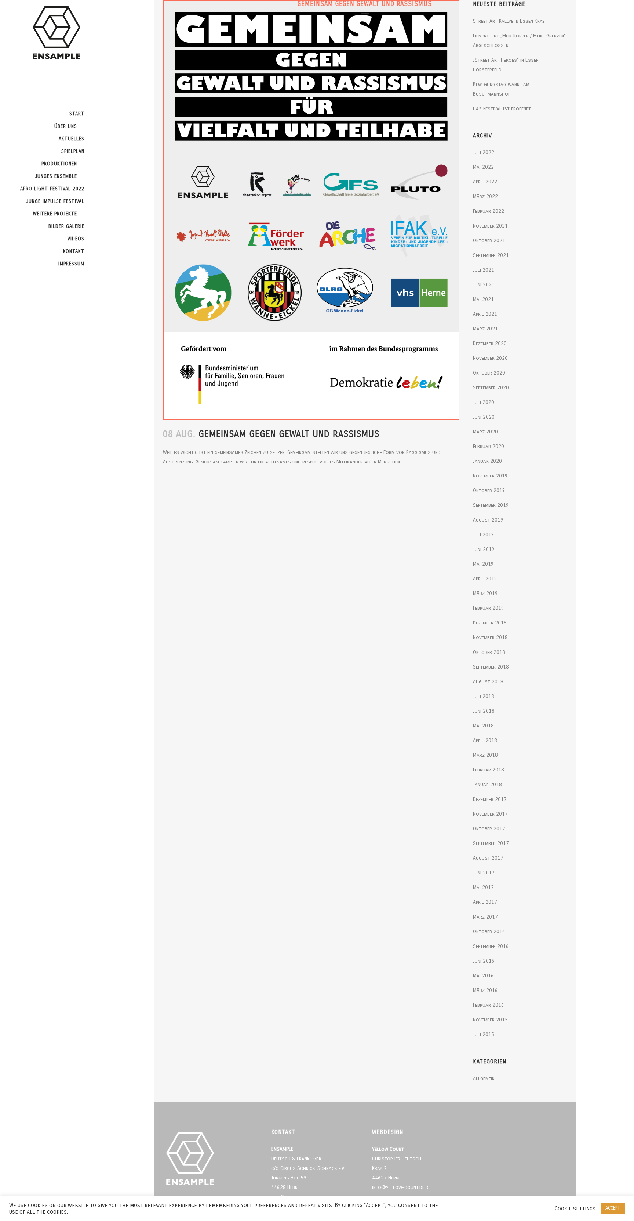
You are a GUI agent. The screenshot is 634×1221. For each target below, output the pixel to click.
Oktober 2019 (489, 490)
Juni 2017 (484, 873)
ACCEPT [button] (612, 1208)
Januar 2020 (487, 461)
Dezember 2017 (490, 799)
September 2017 (491, 843)
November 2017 (490, 814)
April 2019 (485, 579)
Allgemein (484, 1078)
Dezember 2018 (490, 623)
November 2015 (490, 1020)
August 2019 (488, 520)
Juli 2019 (483, 534)
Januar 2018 (487, 784)
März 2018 (485, 755)
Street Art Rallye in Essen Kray (509, 21)
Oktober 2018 (489, 652)
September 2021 (491, 255)
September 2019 (491, 505)
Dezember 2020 (490, 343)
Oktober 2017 (489, 829)
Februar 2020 (488, 446)
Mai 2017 (483, 887)
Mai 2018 (483, 726)
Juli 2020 (483, 402)
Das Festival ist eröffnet (502, 108)
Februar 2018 (488, 770)
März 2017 (485, 917)
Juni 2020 (484, 417)
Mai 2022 (483, 167)
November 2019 (490, 476)
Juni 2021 (484, 285)
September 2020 (491, 387)
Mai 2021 (483, 299)
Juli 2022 (483, 152)
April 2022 (485, 182)
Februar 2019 (488, 608)
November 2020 (490, 358)
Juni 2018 (484, 711)
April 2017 (485, 902)
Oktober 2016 (489, 931)
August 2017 (488, 858)
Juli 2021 (483, 270)
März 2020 (485, 432)
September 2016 (491, 946)
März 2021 (485, 329)
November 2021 (490, 226)
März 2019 (485, 593)
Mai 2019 (483, 564)
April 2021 (485, 314)
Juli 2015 (483, 1034)
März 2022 (485, 196)
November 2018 (490, 637)
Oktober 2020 (489, 373)
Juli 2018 (483, 696)
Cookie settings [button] (575, 1208)
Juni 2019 (484, 549)
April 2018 (485, 740)
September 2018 (491, 667)
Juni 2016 (484, 961)
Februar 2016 (488, 1005)
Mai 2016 (483, 976)
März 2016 (485, 990)
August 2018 (488, 681)
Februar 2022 (488, 211)
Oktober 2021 (489, 240)
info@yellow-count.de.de (401, 1187)
